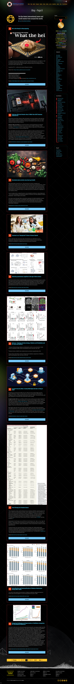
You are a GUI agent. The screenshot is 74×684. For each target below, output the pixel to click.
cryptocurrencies (59, 90)
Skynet (57, 62)
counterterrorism (59, 88)
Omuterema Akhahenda (60, 117)
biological (16, 205)
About (29, 4)
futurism (65, 37)
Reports (41, 4)
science (22, 287)
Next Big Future (59, 153)
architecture (58, 67)
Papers (44, 4)
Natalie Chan (12, 205)
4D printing (58, 56)
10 (13, 518)
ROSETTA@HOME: (19, 676)
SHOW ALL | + (57, 142)
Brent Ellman (60, 132)
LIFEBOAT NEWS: (32, 671)
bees (57, 72)
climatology (58, 84)
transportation (25, 142)
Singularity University (60, 61)
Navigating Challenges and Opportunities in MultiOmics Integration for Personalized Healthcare (28, 623)
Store (61, 4)
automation (58, 71)
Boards (34, 4)
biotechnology (58, 34)
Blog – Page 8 (37, 10)
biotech (63, 33)
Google (56, 38)
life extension (24, 357)
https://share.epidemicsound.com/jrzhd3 (22, 69)
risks (63, 45)
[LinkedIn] (62, 680)
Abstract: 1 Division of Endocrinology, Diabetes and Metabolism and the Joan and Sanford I (28, 343)
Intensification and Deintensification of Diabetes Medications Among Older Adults (27, 589)
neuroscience (28, 81)
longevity (61, 42)
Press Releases (64, 4)
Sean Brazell (60, 130)
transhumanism (59, 47)
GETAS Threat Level (10, 673)
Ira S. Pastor (60, 139)
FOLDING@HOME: (45, 674)
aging (57, 31)
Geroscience (58, 149)
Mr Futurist (58, 152)
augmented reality (59, 70)
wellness (63, 47)
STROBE (38, 517)
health (22, 205)
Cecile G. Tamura (61, 120)
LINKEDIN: (44, 671)
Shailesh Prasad (60, 106)
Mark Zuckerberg (59, 63)
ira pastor (58, 41)
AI (58, 31)
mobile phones (19, 142)
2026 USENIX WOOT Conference (22, 136)
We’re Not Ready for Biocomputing (20, 29)
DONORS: (44, 673)
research (62, 45)
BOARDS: (57, 673)
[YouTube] (64, 680)
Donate (47, 4)
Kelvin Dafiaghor (61, 110)
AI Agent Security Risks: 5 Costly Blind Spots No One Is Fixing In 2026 (27, 389)
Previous (14, 660)
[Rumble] (66, 680)
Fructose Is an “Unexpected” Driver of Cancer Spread (25, 235)
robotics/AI (18, 416)
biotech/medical (20, 244)
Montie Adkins (60, 138)
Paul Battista (60, 107)
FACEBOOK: (18, 671)
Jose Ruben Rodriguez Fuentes (15, 81)
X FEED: (18, 673)
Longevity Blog (58, 151)
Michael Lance (60, 135)
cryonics (57, 89)
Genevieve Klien (60, 98)
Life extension (63, 41)
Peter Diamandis (59, 57)
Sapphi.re (23, 680)
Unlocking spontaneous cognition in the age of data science (26, 277)
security (22, 142)
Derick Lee (59, 123)
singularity (65, 45)
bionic (57, 77)
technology (64, 46)
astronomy (58, 69)
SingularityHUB (59, 156)
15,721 (35, 660)
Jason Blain (60, 136)
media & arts (24, 81)
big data (57, 73)
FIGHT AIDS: (19, 674)
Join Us (50, 4)
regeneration (58, 45)
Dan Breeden (60, 104)
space (57, 46)
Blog (31, 4)
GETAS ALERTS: (58, 671)
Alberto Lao (60, 124)
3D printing (58, 55)
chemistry (19, 205)
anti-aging (64, 31)
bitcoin (62, 34)
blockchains (23, 649)
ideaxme (56, 40)
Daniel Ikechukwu (13, 142)
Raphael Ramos (60, 127)
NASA (63, 42)
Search (66, 18)
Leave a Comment (30, 142)
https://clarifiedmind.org (31, 78)
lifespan (57, 42)
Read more (27, 84)
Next (40, 660)
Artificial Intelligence (59, 32)
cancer (59, 36)
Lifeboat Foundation (13, 680)
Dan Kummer (60, 115)
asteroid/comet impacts (60, 68)
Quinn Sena (60, 103)
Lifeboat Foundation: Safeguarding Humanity (15, 4)
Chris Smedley (60, 141)
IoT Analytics (16, 127)
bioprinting (58, 78)
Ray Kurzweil (58, 59)
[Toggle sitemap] (64, 1)
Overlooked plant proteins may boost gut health (23, 180)
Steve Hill (59, 131)
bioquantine (63, 32)
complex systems (59, 85)
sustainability (59, 46)
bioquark (59, 33)
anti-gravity (58, 66)
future (63, 37)
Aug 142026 (10, 29)
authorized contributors (27, 21)
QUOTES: (57, 676)
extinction (61, 37)
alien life (57, 65)
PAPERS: (31, 676)
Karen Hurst (60, 111)
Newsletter (54, 4)
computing (21, 81)
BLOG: (31, 673)
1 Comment (32, 81)
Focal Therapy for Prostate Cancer (20, 508)
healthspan (62, 38)
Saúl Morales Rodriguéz (60, 100)
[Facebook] (58, 680)
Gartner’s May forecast (22, 401)
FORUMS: (44, 676)
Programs (37, 4)
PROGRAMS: (57, 674)
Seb (58, 134)
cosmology (58, 87)
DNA (57, 58)
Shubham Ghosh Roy (14, 244)
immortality (60, 40)
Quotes (58, 4)
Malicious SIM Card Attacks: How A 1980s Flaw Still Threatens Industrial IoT (27, 115)
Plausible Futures (59, 155)
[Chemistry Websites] (61, 24)
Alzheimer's (60, 31)
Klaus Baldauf (60, 119)
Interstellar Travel (64, 40)
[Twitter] (60, 680)
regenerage (63, 44)
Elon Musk (58, 60)
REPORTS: (31, 674)
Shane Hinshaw (60, 126)
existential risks (58, 37)
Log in (21, 21)
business (57, 82)
